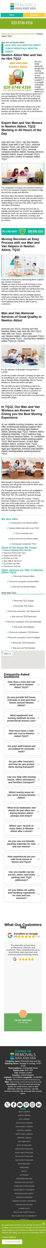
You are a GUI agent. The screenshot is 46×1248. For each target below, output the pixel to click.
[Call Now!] (23, 22)
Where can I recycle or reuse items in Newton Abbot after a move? (21, 828)
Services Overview (24, 1197)
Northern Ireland (24, 1179)
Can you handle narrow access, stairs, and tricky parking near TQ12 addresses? (21, 876)
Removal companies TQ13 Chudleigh (24, 637)
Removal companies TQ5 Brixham (24, 632)
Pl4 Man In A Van (11, 558)
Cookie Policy (24, 1208)
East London (24, 1119)
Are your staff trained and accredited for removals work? (21, 749)
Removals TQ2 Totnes (24, 606)
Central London (24, 1130)
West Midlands (24, 1164)
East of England (24, 1145)
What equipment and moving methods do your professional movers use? (21, 718)
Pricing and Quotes (24, 1205)
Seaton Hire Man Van (12, 555)
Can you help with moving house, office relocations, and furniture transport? (21, 780)
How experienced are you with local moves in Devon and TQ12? (21, 859)
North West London (24, 1134)
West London (24, 1112)
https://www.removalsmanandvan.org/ (25, 1082)
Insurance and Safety (24, 1194)
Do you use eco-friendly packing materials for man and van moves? (21, 844)
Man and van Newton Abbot (24, 587)
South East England (24, 1156)
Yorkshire (24, 1167)
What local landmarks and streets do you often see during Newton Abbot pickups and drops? (21, 811)
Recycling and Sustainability (24, 1216)
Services (34, 15)
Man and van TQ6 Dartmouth (24, 616)
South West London (24, 1127)
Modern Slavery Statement (24, 1201)
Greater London (24, 1138)
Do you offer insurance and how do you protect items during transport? (21, 764)
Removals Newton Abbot (24, 576)
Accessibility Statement (24, 1190)
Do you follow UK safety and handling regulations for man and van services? (21, 894)
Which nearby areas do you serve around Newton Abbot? (21, 795)
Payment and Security (24, 1182)
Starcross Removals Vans (15, 553)
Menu (11, 15)
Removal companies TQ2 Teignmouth (24, 611)
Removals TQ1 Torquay (24, 601)
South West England (24, 1160)
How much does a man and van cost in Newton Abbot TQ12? (21, 733)
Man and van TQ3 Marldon (24, 648)
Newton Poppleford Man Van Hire (17, 550)
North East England (24, 1149)
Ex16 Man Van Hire (12, 564)
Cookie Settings (9, 1237)
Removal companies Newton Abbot (24, 581)
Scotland (24, 1175)
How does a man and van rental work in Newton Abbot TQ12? (21, 685)
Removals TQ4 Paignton (24, 627)
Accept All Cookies (12, 1242)
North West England (24, 1153)
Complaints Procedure (24, 1186)
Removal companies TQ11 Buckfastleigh (24, 622)
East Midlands (24, 1141)
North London (24, 1115)
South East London (24, 1123)
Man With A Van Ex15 (13, 561)
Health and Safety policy (24, 1212)
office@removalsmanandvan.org (26, 1079)
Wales (24, 1171)
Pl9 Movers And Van (12, 566)
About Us (24, 1220)
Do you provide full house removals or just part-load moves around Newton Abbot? (21, 701)
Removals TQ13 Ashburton (24, 643)
